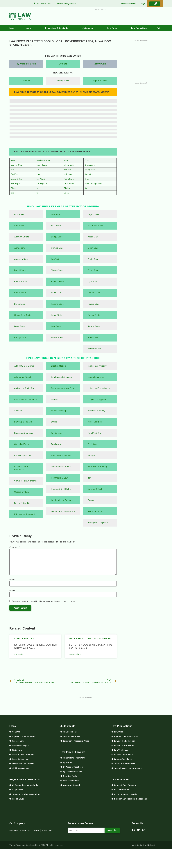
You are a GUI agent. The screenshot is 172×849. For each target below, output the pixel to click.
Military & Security (96, 410)
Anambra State (21, 259)
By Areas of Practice (26, 64)
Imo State (55, 259)
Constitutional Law (22, 455)
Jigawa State (57, 270)
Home (11, 28)
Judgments (88, 28)
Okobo (67, 188)
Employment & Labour (61, 377)
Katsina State (57, 304)
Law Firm (26, 81)
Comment (14, 547)
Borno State (19, 304)
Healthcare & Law (59, 478)
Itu (37, 193)
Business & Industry (23, 433)
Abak (12, 160)
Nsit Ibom (68, 174)
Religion (91, 455)
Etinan (13, 188)
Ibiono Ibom (41, 165)
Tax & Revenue (95, 511)
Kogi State (56, 326)
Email (12, 590)
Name (13, 579)
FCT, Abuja (19, 214)
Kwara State (57, 337)
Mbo (66, 160)
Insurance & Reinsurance (63, 511)
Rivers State (94, 304)
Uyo (86, 188)
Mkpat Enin (69, 165)
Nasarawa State (95, 225)
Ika (37, 170)
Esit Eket (14, 174)
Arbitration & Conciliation (25, 399)
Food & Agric (57, 444)
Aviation (18, 410)
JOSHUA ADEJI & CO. (25, 638)
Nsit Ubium (69, 179)
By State (63, 64)
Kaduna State (57, 281)
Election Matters (58, 366)
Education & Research (24, 514)
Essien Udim (16, 179)
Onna (66, 193)
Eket (12, 170)
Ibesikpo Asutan (43, 160)
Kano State (56, 292)
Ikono (38, 174)
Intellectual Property (97, 366)
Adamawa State (21, 237)
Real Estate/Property (98, 466)
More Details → (19, 654)
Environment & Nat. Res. (63, 388)
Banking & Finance (23, 422)
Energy (54, 399)
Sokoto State (94, 315)
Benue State (20, 292)
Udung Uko (90, 170)
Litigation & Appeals (97, 399)
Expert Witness (100, 81)
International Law (96, 377)
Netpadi (151, 845)
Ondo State (93, 259)
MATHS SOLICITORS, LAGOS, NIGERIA (90, 638)
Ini (37, 188)
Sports (91, 500)
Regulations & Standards (56, 28)
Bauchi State (20, 270)
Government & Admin (61, 466)
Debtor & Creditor (22, 503)
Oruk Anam (90, 165)
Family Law (56, 433)
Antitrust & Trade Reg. (24, 388)
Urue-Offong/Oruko (93, 184)
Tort (89, 478)
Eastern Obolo (17, 165)
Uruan (87, 179)
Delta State (19, 326)
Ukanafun (89, 174)
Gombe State (57, 248)
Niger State (93, 237)
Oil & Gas (92, 444)
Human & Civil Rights (61, 489)
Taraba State (94, 326)
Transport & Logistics (98, 522)
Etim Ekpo (15, 184)
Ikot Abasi (40, 179)
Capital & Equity (21, 444)
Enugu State (57, 237)
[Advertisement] (100, 16)
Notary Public (100, 64)
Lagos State (93, 214)
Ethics (54, 422)
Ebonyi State (20, 337)
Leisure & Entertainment (99, 388)
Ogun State (93, 248)
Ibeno (13, 193)
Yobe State (93, 337)
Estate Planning (58, 410)
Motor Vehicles (95, 422)
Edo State (55, 214)
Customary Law (21, 492)
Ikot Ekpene (41, 184)
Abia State (19, 225)
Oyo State (92, 281)
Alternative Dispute (23, 377)
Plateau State (94, 292)
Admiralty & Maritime (24, 366)
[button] (159, 28)
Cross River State (22, 315)
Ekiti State (56, 225)
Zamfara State (94, 349)
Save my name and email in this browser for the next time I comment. (44, 601)
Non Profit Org (94, 433)
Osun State (93, 270)
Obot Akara (69, 184)
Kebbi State (56, 315)
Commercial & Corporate (26, 481)
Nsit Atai (67, 170)
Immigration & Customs (62, 500)
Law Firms (112, 28)
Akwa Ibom (19, 248)
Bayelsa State (20, 281)
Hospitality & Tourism (61, 455)
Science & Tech (95, 489)
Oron (87, 160)
